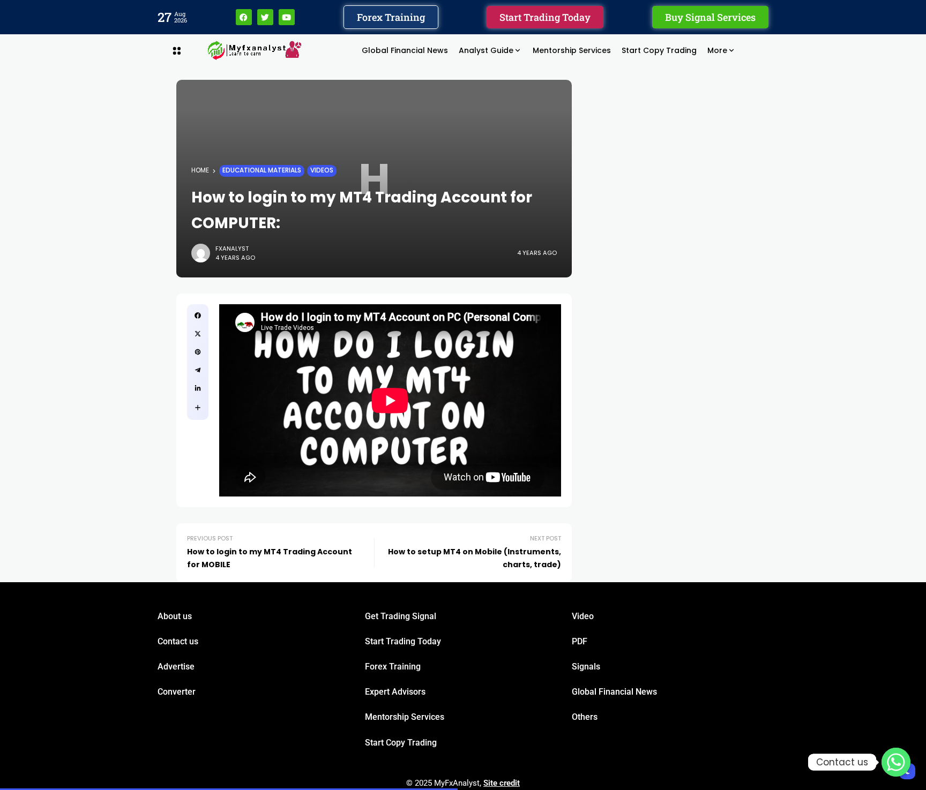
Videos (321, 170)
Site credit (501, 783)
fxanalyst (232, 248)
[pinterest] (198, 352)
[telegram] (198, 370)
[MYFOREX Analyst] (254, 50)
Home (200, 170)
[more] (197, 407)
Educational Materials (261, 170)
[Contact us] (896, 762)
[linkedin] (198, 388)
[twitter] (198, 333)
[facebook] (198, 315)
